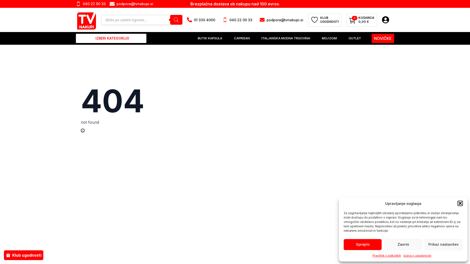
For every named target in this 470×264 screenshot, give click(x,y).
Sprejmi (363, 244)
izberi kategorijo (112, 38)
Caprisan (242, 38)
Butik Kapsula (210, 38)
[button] (460, 203)
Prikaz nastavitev (443, 244)
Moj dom (329, 38)
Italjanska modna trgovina (285, 38)
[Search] (176, 20)
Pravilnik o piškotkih (387, 255)
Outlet (355, 38)
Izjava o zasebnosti (417, 255)
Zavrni (403, 244)
